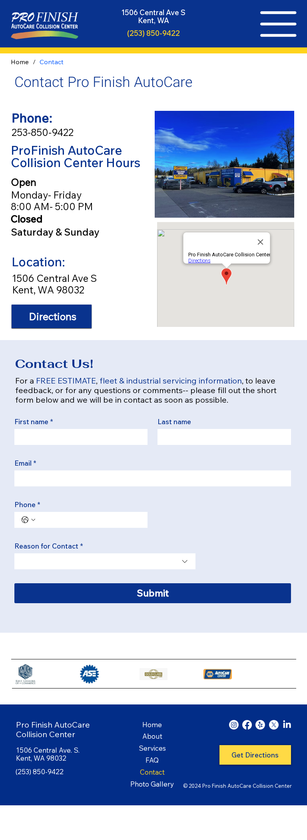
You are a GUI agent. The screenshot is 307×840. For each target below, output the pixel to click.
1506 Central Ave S (54, 278)
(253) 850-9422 (153, 33)
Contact (152, 772)
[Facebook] (247, 725)
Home (152, 724)
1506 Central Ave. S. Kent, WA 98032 (48, 754)
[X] (274, 725)
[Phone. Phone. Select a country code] (28, 520)
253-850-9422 (43, 132)
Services (152, 748)
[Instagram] (234, 725)
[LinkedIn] (287, 725)
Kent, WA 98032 (48, 289)
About (152, 736)
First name (33, 421)
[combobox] (104, 561)
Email (25, 463)
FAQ (152, 760)
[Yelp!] (260, 725)
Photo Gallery (152, 784)
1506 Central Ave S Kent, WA (153, 16)
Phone (27, 504)
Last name (174, 421)
